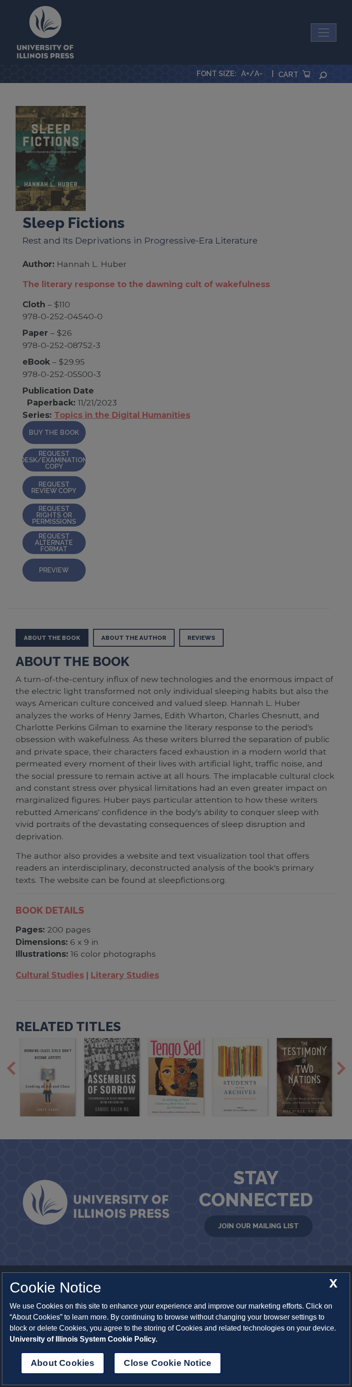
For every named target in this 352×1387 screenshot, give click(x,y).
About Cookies (62, 1363)
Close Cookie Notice (167, 1363)
